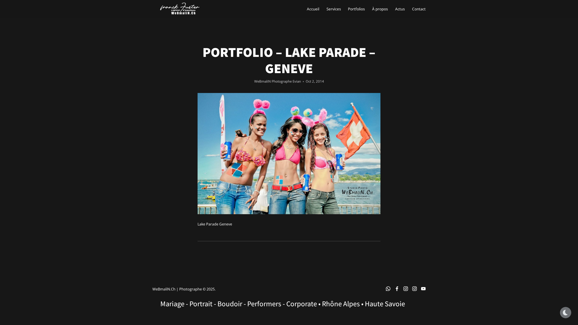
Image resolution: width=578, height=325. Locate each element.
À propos (380, 9)
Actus (400, 9)
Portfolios (356, 9)
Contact (419, 9)
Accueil (313, 9)
